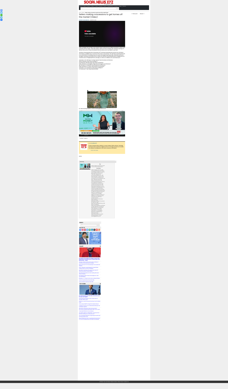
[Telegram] (1, 17)
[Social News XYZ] (99, 4)
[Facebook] (1, 10)
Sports (105, 6)
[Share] (1, 20)
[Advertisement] (129, 3)
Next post (141, 13)
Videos (96, 6)
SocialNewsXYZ (94, 143)
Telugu (120, 6)
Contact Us (126, 381)
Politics (84, 6)
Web (92, 150)
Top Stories (82, 283)
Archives (116, 6)
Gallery (92, 6)
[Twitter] (1, 13)
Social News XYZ (86, 20)
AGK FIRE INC (108, 381)
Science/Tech (110, 6)
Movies (88, 6)
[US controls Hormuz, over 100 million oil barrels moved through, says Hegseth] (90, 294)
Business (101, 6)
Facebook (97, 150)
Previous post (135, 13)
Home (81, 6)
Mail (91, 150)
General (124, 6)
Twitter (94, 150)
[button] (87, 90)
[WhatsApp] (1, 15)
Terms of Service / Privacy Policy (117, 381)
